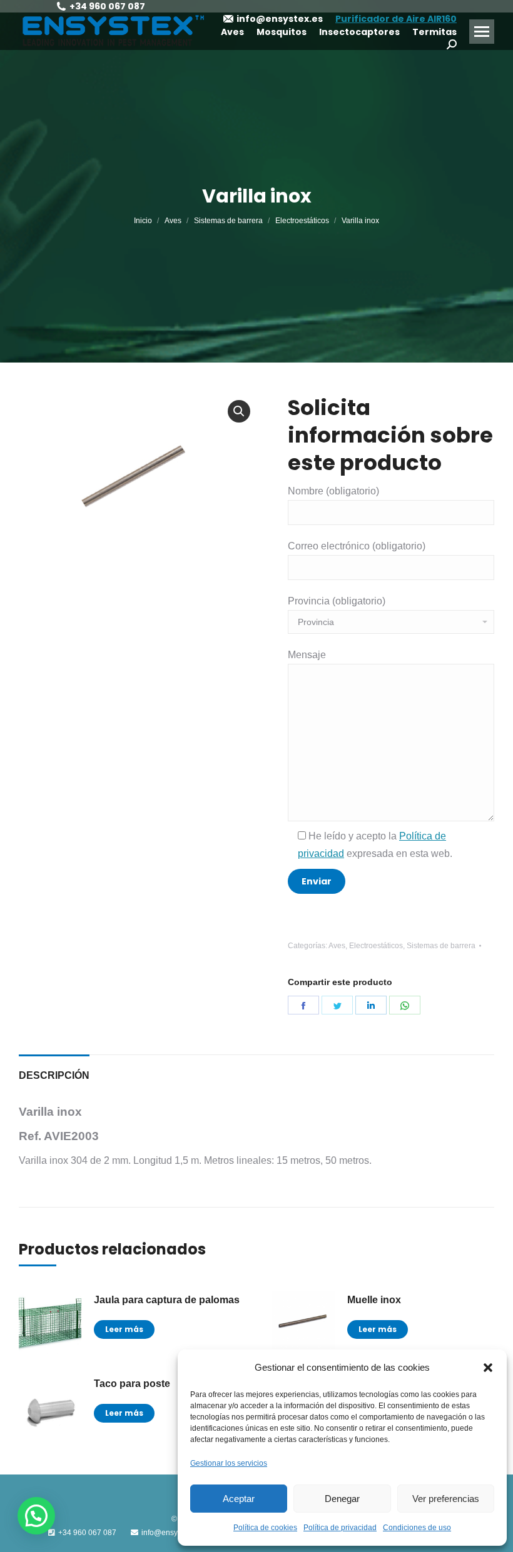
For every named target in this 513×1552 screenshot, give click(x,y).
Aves (232, 32)
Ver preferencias (445, 1498)
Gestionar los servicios (228, 1463)
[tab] (54, 1069)
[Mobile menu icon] (481, 31)
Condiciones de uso (417, 1527)
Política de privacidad (340, 1527)
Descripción (54, 1075)
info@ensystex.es (279, 18)
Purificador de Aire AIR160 (396, 19)
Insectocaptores (359, 32)
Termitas (434, 32)
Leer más (124, 1329)
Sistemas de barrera (441, 945)
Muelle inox (374, 1299)
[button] (488, 1367)
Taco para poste (132, 1383)
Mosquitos (281, 32)
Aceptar (239, 1498)
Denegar (342, 1498)
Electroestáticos (376, 945)
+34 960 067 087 (107, 6)
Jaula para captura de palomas (167, 1299)
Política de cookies (265, 1527)
